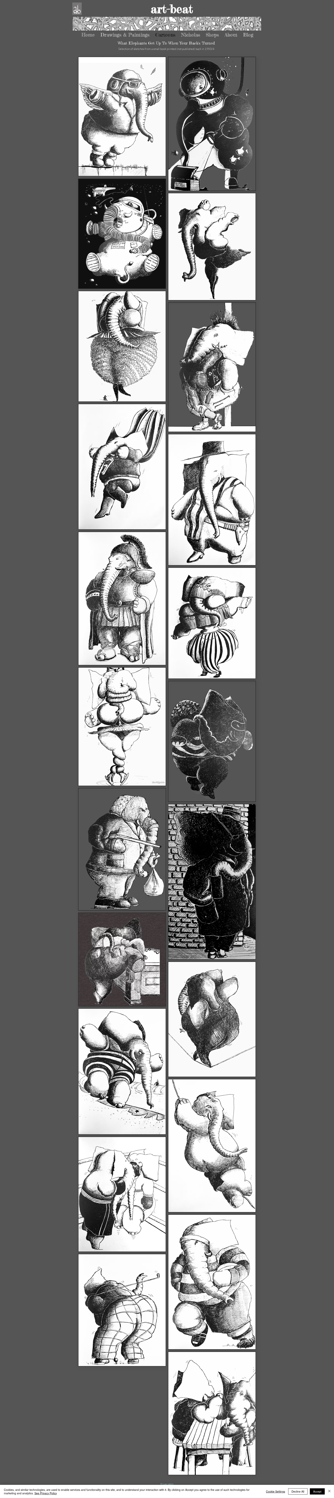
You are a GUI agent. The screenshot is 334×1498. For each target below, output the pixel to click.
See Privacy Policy (45, 1493)
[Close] (329, 1491)
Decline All (297, 1491)
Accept (317, 1491)
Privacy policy (167, 1484)
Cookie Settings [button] (275, 1491)
